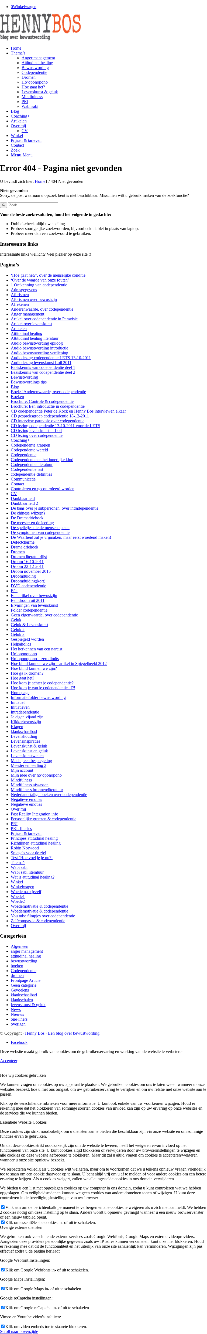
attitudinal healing (26, 956)
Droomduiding (23, 576)
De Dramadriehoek (27, 518)
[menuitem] (109, 48)
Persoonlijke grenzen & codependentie (43, 819)
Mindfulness (21, 780)
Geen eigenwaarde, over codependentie (44, 615)
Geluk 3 (18, 634)
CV (14, 493)
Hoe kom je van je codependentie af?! (43, 687)
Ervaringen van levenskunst (34, 605)
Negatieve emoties (26, 799)
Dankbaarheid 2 (24, 503)
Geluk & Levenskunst (29, 624)
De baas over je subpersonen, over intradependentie (54, 508)
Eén (14, 590)
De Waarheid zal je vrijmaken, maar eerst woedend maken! (61, 537)
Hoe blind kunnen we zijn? (34, 668)
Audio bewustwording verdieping (39, 353)
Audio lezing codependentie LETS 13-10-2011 (51, 357)
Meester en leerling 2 (28, 765)
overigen (18, 1024)
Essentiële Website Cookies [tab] (23, 1122)
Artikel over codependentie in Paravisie (44, 319)
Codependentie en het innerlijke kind (42, 459)
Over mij (18, 809)
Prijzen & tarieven (26, 833)
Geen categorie (23, 985)
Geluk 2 (18, 629)
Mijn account (22, 770)
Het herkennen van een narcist (36, 649)
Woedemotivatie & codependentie (39, 906)
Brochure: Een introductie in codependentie (48, 406)
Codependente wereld (29, 450)
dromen (17, 975)
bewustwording (24, 961)
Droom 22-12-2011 (27, 566)
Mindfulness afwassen (30, 785)
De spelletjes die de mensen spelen (40, 527)
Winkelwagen (22, 886)
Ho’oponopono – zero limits (35, 658)
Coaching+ (20, 440)
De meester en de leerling (32, 522)
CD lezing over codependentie (37, 435)
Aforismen (20, 294)
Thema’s (18, 862)
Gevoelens (20, 990)
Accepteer (8, 1060)
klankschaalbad (24, 731)
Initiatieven (20, 707)
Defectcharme (22, 542)
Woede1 (18, 896)
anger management (27, 951)
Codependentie (23, 454)
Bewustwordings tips (29, 382)
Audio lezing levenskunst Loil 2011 (41, 362)
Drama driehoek (24, 547)
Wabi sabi (19, 867)
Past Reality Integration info (34, 814)
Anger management (27, 314)
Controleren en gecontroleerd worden (42, 488)
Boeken (17, 396)
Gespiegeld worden (27, 639)
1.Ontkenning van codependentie (39, 285)
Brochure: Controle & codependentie (42, 401)
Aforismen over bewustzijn (34, 299)
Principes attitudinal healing (34, 838)
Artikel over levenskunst (31, 323)
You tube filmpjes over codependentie (43, 916)
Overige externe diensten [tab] (21, 1227)
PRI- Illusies (21, 828)
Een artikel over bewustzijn (34, 595)
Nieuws (17, 1014)
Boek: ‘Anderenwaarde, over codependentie (48, 391)
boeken (17, 965)
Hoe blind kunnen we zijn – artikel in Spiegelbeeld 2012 (59, 663)
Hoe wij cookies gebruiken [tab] (23, 1075)
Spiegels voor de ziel (28, 853)
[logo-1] (40, 39)
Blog (15, 387)
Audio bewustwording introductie (39, 348)
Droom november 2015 (31, 571)
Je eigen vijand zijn (27, 717)
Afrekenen (20, 304)
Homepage (20, 692)
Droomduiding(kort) (28, 581)
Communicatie (23, 479)
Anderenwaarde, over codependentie (42, 309)
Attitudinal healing (26, 333)
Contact (17, 484)
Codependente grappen (30, 445)
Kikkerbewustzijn (26, 721)
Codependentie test (27, 469)
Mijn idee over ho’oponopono (36, 775)
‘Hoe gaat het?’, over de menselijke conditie (48, 275)
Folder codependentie (29, 610)
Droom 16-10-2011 (27, 561)
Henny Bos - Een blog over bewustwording (62, 1033)
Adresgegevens (24, 289)
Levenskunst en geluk (29, 751)
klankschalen (22, 999)
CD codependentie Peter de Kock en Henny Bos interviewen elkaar (68, 411)
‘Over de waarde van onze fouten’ (40, 280)
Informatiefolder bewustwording (38, 697)
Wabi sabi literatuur (27, 872)
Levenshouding (24, 736)
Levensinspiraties (25, 741)
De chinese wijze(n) (28, 513)
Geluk (16, 620)
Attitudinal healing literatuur (34, 338)
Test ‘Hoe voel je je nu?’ (32, 857)
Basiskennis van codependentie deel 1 (43, 367)
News (16, 1009)
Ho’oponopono (24, 653)
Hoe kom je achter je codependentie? (42, 683)
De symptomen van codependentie (40, 532)
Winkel (17, 882)
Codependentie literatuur (32, 464)
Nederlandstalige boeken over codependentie (49, 794)
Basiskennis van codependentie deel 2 (43, 372)
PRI (14, 823)
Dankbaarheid (23, 498)
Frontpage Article (25, 980)
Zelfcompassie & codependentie (38, 920)
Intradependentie (25, 712)
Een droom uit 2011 (27, 600)
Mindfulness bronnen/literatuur (37, 789)
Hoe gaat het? (22, 678)
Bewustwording (24, 377)
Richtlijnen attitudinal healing (36, 843)
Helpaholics (21, 644)
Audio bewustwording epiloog (37, 343)
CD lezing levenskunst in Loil (36, 430)
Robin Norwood (25, 848)
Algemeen (19, 946)
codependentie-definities (31, 474)
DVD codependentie (28, 586)
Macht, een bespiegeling (31, 760)
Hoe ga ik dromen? (27, 673)
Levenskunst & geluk (29, 746)
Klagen (17, 726)
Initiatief (18, 702)
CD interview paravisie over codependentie (47, 421)
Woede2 (18, 901)
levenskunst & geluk (28, 1004)
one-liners (19, 1019)
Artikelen (19, 328)
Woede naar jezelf (26, 891)
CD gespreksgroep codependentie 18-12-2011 (50, 416)
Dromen (18, 552)
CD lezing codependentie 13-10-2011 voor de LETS (55, 425)
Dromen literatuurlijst (29, 556)
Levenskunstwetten (27, 755)
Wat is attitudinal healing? (32, 877)
